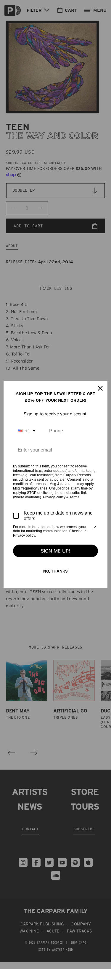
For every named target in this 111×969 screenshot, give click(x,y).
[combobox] (26, 431)
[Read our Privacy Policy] (94, 527)
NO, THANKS (55, 571)
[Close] (100, 388)
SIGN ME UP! (55, 551)
